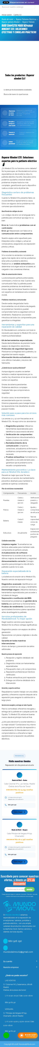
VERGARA (9, 1009)
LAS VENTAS (10, 980)
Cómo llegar (18, 812)
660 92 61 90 (10, 1002)
